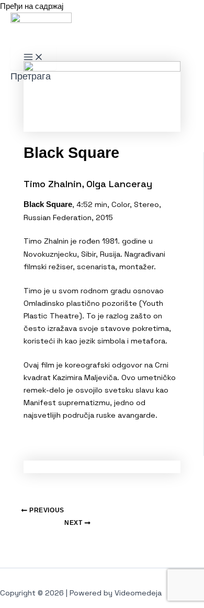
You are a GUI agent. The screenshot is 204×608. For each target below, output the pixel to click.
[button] (30, 76)
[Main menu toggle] (33, 57)
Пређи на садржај (31, 6)
